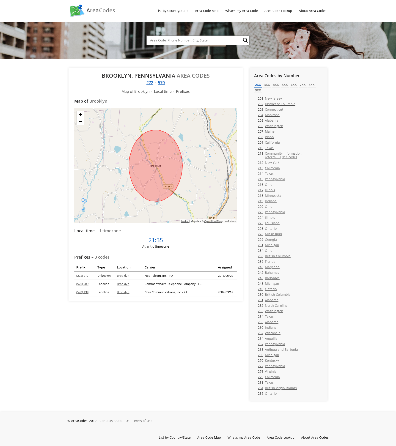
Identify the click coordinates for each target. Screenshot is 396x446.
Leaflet (185, 221)
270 (268, 360)
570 (161, 82)
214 (266, 173)
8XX (312, 84)
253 (270, 311)
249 (267, 289)
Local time (163, 91)
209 (269, 142)
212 (268, 162)
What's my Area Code (241, 10)
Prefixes (183, 91)
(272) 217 (82, 276)
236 (274, 256)
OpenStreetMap (213, 221)
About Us (122, 421)
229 (267, 239)
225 (269, 223)
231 (268, 245)
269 (268, 355)
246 (269, 278)
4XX (276, 84)
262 (269, 333)
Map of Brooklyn (135, 91)
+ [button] (80, 114)
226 (267, 228)
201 (270, 98)
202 (276, 104)
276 (267, 371)
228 (270, 234)
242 (268, 272)
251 (268, 300)
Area (100, 10)
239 (266, 261)
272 (149, 82)
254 (266, 316)
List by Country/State (172, 10)
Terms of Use (142, 421)
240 (269, 267)
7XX (303, 84)
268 (278, 349)
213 (269, 168)
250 (274, 294)
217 (266, 190)
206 (270, 126)
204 (269, 115)
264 (268, 338)
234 (265, 250)
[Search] (245, 40)
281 (266, 382)
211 (280, 155)
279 (269, 377)
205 (268, 120)
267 (271, 344)
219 (267, 201)
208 (266, 137)
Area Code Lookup (278, 10)
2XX (258, 84)
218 (269, 195)
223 (271, 212)
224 (266, 217)
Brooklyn (123, 276)
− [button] (80, 121)
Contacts (106, 421)
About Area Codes (312, 10)
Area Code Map (207, 10)
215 (271, 179)
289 (267, 393)
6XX (294, 84)
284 (277, 388)
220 (265, 206)
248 (268, 283)
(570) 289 (82, 284)
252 (273, 305)
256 (268, 322)
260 (267, 327)
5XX (285, 84)
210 (266, 148)
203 (270, 109)
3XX (267, 84)
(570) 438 (82, 292)
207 (266, 131)
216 (265, 184)
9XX (258, 90)
